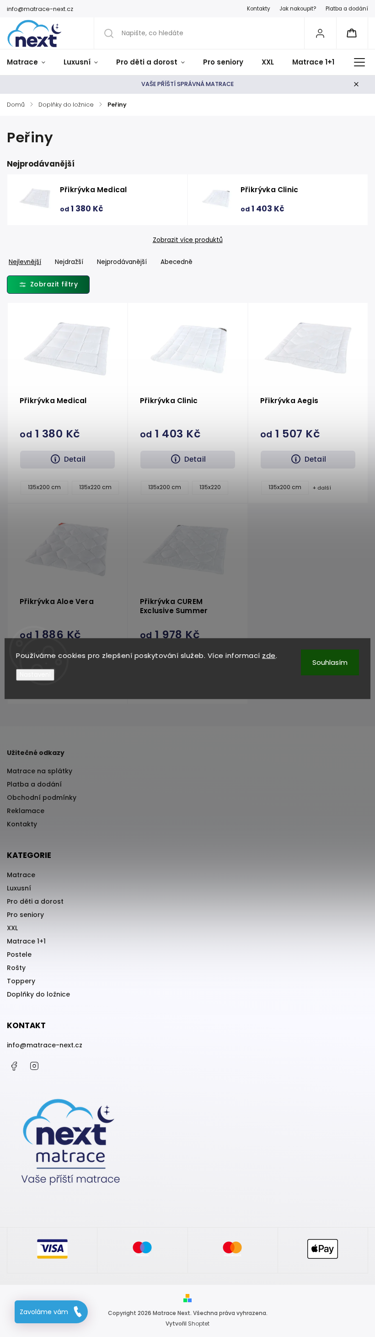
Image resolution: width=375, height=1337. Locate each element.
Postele (19, 954)
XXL (12, 928)
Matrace (21, 874)
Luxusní (19, 888)
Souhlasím (330, 662)
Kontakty (258, 8)
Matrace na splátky (39, 771)
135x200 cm (44, 487)
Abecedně (177, 262)
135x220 (210, 487)
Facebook (14, 1066)
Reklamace (25, 810)
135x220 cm (95, 487)
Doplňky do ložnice (38, 994)
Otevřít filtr (48, 284)
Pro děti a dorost (35, 901)
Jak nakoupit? (297, 8)
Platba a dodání (347, 8)
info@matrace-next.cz (44, 1045)
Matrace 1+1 (26, 941)
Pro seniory (25, 914)
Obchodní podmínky (41, 797)
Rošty (16, 967)
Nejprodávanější (122, 262)
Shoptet (198, 1323)
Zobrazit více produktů (188, 240)
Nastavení (35, 674)
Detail (75, 459)
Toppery (21, 981)
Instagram (34, 1066)
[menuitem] (30, 62)
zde (269, 655)
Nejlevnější (25, 262)
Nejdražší (69, 262)
